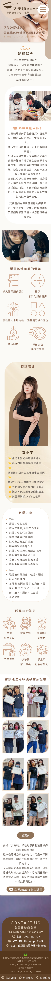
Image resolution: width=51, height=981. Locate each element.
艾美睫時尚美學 (25, 967)
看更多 (26, 835)
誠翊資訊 (36, 971)
